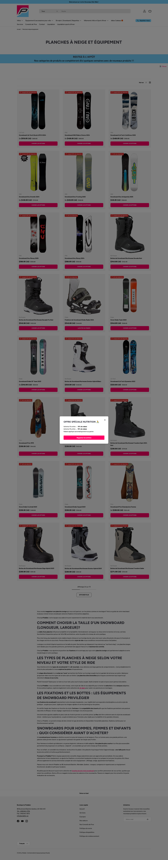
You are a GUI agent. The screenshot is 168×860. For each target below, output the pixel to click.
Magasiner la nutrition (84, 438)
